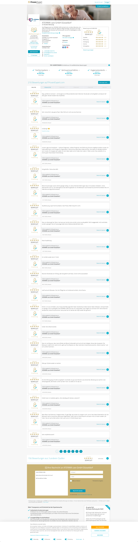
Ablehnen (100, 535)
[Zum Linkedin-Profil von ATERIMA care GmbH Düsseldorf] (66, 48)
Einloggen (107, 2)
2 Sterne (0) (90, 87)
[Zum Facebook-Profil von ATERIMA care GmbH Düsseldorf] (63, 48)
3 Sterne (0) (76, 87)
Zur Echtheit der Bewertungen (34, 47)
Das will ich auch (99, 2)
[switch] (43, 539)
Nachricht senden (78, 491)
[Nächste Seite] (76, 451)
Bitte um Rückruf (76, 481)
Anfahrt (46, 43)
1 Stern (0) (104, 87)
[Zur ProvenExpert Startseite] (35, 2)
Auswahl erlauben (100, 531)
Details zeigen (79, 539)
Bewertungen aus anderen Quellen (34, 43)
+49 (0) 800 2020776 (49, 51)
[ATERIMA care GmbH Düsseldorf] (33, 20)
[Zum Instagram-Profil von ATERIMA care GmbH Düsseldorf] (68, 48)
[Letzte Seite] (80, 451)
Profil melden (45, 502)
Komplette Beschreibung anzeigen (50, 33)
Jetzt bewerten (34, 52)
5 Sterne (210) (47, 87)
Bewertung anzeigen (88, 50)
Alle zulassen (100, 527)
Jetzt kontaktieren (103, 6)
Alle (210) (34, 87)
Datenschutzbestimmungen (42, 535)
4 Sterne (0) (61, 87)
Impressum (32, 535)
